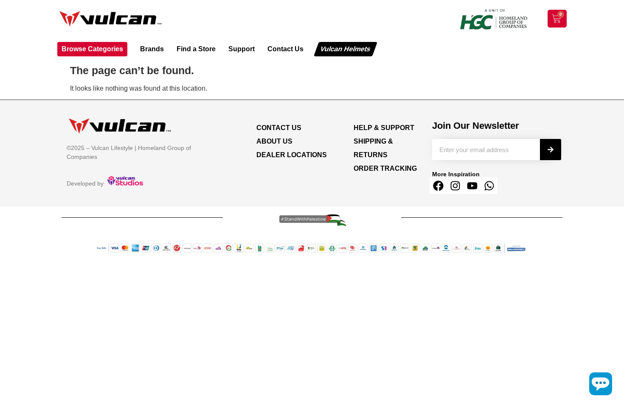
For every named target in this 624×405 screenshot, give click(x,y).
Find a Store (196, 49)
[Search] (550, 149)
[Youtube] (472, 185)
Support (241, 49)
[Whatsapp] (489, 185)
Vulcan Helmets (345, 49)
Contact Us (285, 49)
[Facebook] (438, 185)
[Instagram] (455, 185)
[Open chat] (600, 384)
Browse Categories (92, 49)
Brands (152, 49)
